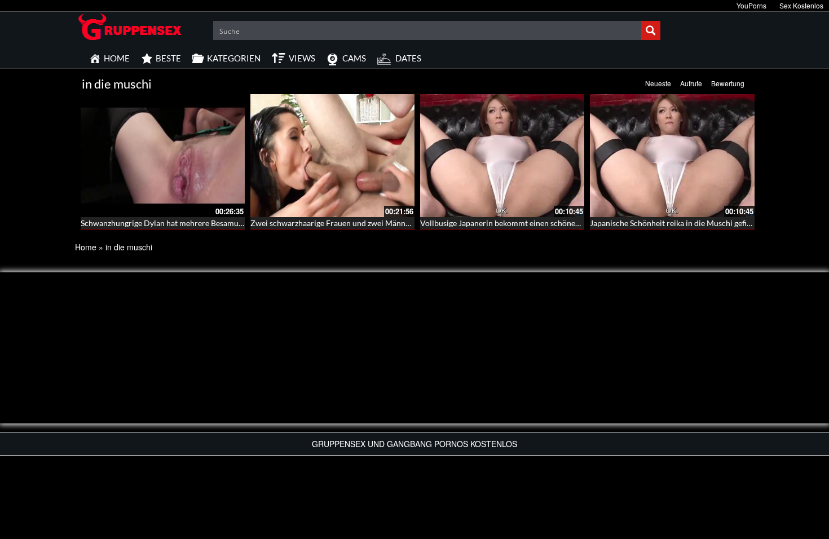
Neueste (658, 83)
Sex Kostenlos (801, 5)
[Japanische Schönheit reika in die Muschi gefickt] (672, 155)
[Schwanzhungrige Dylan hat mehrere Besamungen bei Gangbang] (163, 155)
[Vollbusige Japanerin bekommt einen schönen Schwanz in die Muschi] (502, 155)
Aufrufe (691, 83)
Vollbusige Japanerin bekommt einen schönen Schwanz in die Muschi (540, 223)
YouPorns (751, 5)
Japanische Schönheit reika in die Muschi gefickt (673, 223)
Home (85, 247)
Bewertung (727, 83)
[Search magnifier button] (650, 30)
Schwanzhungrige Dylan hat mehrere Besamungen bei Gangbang (193, 223)
